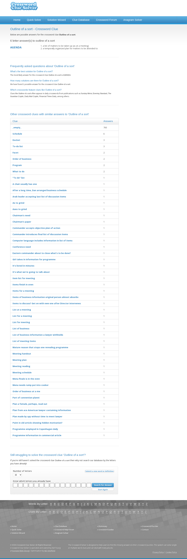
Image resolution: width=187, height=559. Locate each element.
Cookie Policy (171, 552)
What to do (18, 171)
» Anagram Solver (61, 533)
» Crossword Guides (105, 529)
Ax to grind (18, 202)
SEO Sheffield (49, 551)
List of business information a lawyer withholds (38, 334)
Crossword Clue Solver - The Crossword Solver (24, 7)
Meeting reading (21, 366)
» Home (13, 526)
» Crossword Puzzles (149, 526)
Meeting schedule (22, 372)
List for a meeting (22, 316)
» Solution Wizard (17, 533)
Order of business (22, 159)
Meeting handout (22, 353)
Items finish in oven (23, 284)
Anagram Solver (132, 19)
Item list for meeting (24, 278)
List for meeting (21, 322)
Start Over (103, 489)
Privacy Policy (158, 552)
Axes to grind (20, 209)
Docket (16, 140)
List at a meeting (22, 309)
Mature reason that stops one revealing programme (40, 347)
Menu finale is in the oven (26, 378)
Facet (15, 152)
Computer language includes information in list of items (42, 240)
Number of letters (22, 471)
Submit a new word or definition (100, 472)
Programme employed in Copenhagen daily (35, 429)
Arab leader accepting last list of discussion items (39, 196)
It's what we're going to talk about (31, 272)
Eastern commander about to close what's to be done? (42, 253)
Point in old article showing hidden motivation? (37, 422)
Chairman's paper (22, 221)
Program (17, 165)
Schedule (17, 133)
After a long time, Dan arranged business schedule (40, 190)
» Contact (145, 529)
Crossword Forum (106, 19)
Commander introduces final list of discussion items (40, 234)
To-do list (18, 146)
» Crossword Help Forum (64, 529)
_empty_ (17, 127)
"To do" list (19, 177)
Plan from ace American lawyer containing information (42, 410)
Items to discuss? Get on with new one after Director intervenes (47, 303)
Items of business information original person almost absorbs (45, 297)
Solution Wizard (56, 19)
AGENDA (15, 47)
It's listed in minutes (23, 265)
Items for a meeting (23, 290)
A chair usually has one (25, 184)
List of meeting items (24, 341)
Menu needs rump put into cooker (31, 385)
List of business (21, 328)
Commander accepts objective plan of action (36, 228)
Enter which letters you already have (32, 481)
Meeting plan (20, 360)
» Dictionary (102, 526)
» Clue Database (60, 526)
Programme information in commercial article (37, 435)
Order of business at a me (26, 391)
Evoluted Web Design (21, 551)
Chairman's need (21, 215)
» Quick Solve (15, 529)
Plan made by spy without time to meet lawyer (37, 416)
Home (16, 19)
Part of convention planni (26, 397)
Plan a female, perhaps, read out (30, 404)
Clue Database (81, 19)
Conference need (22, 246)
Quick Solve (34, 19)
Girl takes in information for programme (34, 259)
